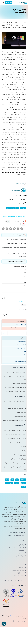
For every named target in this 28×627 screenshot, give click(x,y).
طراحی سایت (23, 351)
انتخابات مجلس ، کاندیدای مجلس (18, 345)
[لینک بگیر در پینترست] (15, 581)
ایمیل (8, 208)
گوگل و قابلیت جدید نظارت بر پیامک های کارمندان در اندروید (14, 248)
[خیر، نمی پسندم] (23, 224)
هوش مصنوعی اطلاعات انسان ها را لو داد (16, 239)
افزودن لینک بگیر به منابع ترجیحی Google (13, 216)
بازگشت (4, 315)
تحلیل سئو (23, 483)
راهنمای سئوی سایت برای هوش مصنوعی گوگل (15, 387)
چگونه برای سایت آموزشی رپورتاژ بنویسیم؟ (16, 435)
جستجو (4, 333)
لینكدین (12, 208)
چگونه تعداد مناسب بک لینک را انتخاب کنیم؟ (15, 463)
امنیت (17, 208)
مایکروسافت (23, 208)
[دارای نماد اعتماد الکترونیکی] (21, 592)
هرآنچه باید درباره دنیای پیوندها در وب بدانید (15, 373)
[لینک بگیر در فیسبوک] (24, 581)
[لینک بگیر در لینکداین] (18, 581)
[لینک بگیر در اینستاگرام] (21, 581)
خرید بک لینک (21, 565)
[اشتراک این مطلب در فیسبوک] (18, 229)
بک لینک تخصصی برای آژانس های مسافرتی (16, 447)
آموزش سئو (17, 483)
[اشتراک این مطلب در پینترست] (10, 229)
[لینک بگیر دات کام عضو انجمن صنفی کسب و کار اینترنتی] (13, 592)
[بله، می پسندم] (8, 221)
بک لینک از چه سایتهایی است (17, 548)
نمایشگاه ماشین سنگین (20, 361)
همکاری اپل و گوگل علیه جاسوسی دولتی (16, 243)
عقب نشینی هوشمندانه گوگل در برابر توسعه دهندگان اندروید (15, 255)
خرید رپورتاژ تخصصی (19, 573)
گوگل (17, 479)
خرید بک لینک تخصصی (18, 570)
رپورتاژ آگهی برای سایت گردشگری (18, 459)
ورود (11, 621)
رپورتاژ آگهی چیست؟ (21, 412)
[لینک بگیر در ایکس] (11, 581)
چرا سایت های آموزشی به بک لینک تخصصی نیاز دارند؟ (15, 378)
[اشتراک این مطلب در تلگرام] (21, 229)
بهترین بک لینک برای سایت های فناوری (17, 408)
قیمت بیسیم (23, 358)
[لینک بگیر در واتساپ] (8, 581)
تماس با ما (22, 550)
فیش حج (24, 355)
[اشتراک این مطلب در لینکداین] (7, 229)
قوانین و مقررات (20, 621)
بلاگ (21, 15)
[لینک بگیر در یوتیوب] (5, 581)
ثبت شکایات (21, 553)
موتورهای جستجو (9, 483)
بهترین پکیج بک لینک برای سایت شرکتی (17, 439)
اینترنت (7, 479)
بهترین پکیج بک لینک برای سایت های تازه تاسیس (14, 420)
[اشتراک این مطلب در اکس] (14, 229)
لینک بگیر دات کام (20, 545)
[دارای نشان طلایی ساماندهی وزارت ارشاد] (6, 592)
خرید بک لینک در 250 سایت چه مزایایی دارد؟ (15, 391)
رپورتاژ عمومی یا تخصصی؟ (20, 416)
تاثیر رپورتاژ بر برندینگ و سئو (19, 383)
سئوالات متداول (20, 556)
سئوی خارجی (23, 479)
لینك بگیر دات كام (19, 184)
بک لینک (23, 486)
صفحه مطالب (21, 310)
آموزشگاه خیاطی (22, 341)
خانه (25, 15)
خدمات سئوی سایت (19, 576)
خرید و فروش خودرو (21, 348)
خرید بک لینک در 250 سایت (19, 325)
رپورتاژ (12, 479)
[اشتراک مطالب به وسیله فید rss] (3, 229)
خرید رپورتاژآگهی (20, 567)
